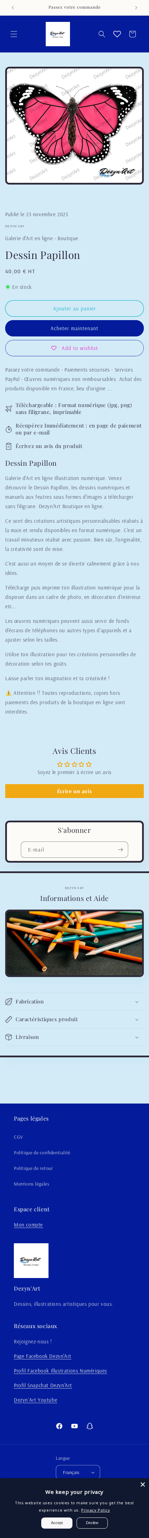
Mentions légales (32, 1184)
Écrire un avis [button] (74, 791)
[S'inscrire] (120, 849)
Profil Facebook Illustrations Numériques (60, 1370)
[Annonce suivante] (136, 7)
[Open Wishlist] (117, 34)
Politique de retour (33, 1168)
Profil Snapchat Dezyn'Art (43, 1385)
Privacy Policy (95, 1510)
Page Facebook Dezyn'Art (42, 1356)
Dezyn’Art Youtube (35, 1400)
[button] (13, 34)
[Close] (142, 1484)
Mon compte (28, 1224)
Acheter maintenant (74, 328)
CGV (18, 1137)
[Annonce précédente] (12, 7)
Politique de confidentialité (42, 1152)
